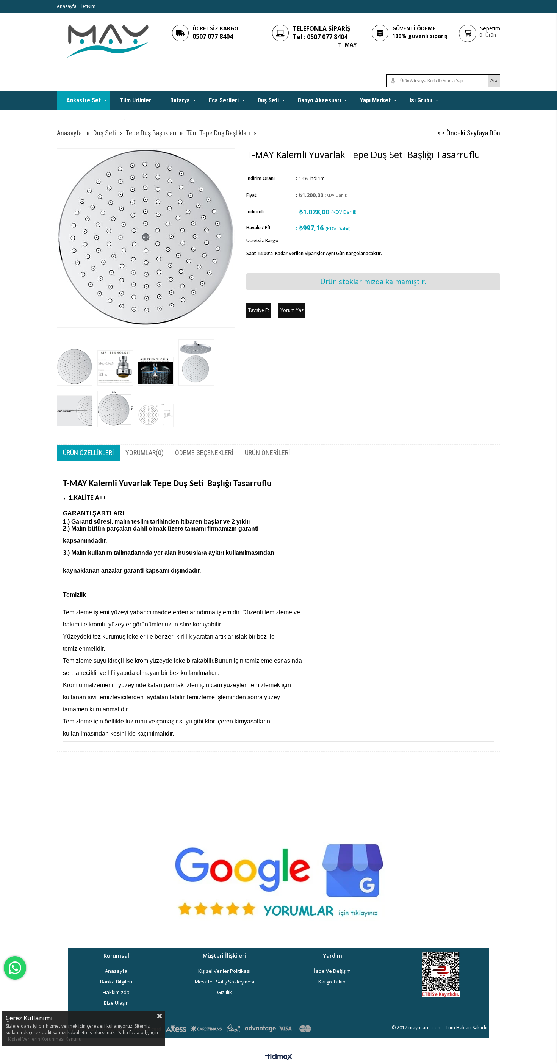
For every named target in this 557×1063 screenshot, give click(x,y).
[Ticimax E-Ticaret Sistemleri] (278, 1057)
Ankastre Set (83, 100)
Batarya (180, 100)
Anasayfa (67, 6)
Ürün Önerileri (267, 453)
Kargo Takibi (332, 981)
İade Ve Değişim (332, 971)
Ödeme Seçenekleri (204, 453)
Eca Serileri (224, 100)
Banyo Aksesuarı (319, 100)
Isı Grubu (421, 100)
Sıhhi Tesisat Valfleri (93, 119)
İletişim (87, 6)
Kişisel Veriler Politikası (224, 971)
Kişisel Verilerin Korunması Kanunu (44, 1039)
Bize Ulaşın (116, 1002)
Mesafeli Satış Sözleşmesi (224, 981)
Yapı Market (375, 100)
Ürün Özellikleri (88, 453)
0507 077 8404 (212, 36)
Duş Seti (268, 100)
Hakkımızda (116, 992)
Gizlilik (224, 992)
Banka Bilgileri (116, 981)
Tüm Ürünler (135, 100)
